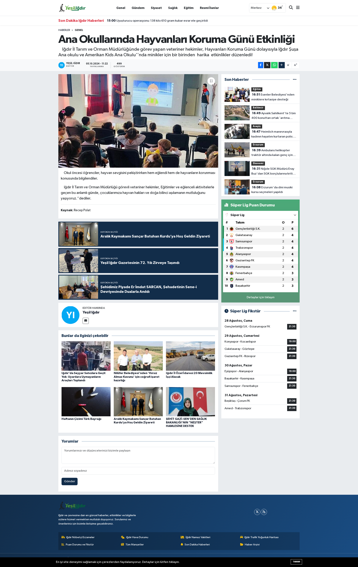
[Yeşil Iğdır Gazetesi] (72, 8)
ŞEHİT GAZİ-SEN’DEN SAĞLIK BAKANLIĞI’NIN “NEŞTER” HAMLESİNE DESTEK (186, 422)
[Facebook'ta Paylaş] (260, 65)
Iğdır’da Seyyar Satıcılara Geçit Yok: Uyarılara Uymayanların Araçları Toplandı (84, 377)
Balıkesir (258, 108)
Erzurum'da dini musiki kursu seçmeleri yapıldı (272, 190)
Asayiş (257, 126)
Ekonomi (258, 163)
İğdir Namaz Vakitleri (198, 537)
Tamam (296, 562)
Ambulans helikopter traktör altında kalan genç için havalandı (272, 153)
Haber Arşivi (252, 544)
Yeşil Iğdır (91, 312)
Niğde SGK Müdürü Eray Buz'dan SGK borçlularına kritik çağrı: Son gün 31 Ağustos (272, 171)
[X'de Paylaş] (267, 65)
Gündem (138, 7)
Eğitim (189, 7)
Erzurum (258, 145)
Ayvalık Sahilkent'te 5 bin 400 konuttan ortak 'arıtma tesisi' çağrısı (273, 116)
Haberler (64, 30)
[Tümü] (294, 79)
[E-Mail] (86, 321)
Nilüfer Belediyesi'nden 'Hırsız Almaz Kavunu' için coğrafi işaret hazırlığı (136, 377)
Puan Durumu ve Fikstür (80, 544)
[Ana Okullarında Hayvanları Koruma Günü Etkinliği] (138, 121)
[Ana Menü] (296, 8)
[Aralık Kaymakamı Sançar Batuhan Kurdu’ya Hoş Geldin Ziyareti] (138, 401)
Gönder (69, 481)
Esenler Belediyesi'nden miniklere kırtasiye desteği (272, 97)
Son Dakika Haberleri (197, 544)
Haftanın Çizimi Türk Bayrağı (81, 418)
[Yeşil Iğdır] (70, 314)
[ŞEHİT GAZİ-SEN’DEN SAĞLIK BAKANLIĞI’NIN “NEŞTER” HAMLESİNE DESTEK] (190, 401)
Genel (120, 7)
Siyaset (156, 7)
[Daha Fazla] (282, 65)
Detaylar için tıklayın (260, 297)
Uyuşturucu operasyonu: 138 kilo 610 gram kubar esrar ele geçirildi (157, 20)
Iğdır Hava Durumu (137, 537)
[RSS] (264, 512)
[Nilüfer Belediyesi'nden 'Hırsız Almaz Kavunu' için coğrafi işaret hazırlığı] (138, 355)
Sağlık (173, 7)
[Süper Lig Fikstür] (294, 311)
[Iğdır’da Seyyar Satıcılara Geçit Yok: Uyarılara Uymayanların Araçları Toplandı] (86, 355)
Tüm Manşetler (134, 544)
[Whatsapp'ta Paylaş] (274, 65)
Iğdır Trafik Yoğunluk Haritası (261, 537)
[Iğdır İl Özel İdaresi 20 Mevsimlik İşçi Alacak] (190, 355)
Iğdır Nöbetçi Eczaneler (80, 537)
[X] (257, 512)
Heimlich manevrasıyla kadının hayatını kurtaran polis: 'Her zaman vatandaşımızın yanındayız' (272, 134)
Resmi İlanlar (209, 7)
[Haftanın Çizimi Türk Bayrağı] (86, 401)
